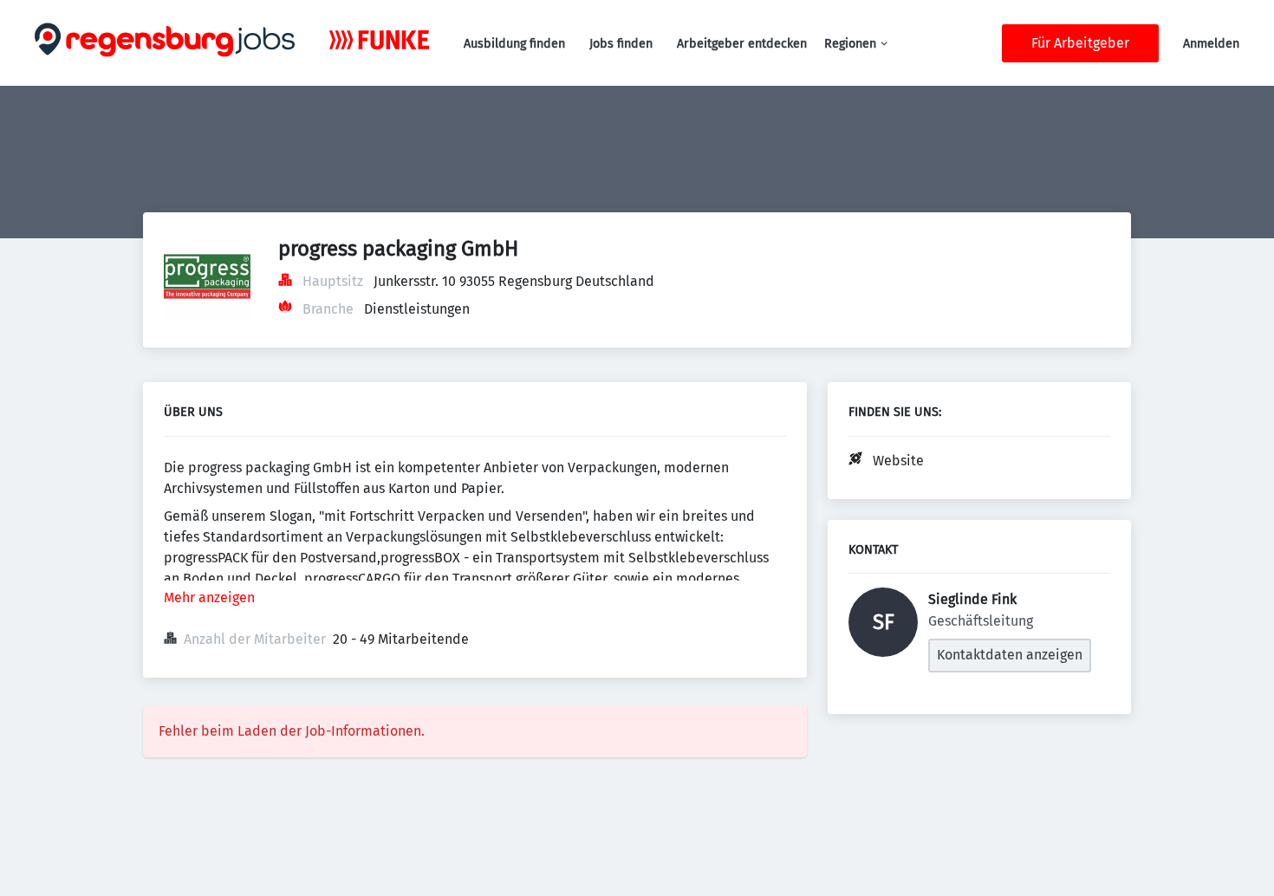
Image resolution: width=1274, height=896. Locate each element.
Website (898, 460)
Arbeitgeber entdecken (742, 43)
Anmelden (1211, 43)
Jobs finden (621, 43)
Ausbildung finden (514, 43)
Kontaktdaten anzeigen (1009, 654)
